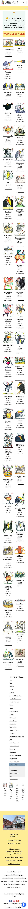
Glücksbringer (13, 721)
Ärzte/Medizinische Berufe (23, 793)
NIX (11, 739)
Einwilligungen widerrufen (14, 887)
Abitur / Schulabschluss (16, 695)
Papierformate (14, 779)
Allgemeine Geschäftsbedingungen (14, 875)
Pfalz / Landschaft (14, 743)
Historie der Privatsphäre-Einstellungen (14, 884)
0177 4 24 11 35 (16, 843)
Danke (11, 705)
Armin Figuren (17, 791)
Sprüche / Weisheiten (15, 755)
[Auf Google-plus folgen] (17, 901)
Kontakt (19, 871)
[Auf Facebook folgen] (10, 901)
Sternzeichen (13, 758)
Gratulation (13, 724)
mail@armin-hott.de (14, 864)
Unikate (12, 686)
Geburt (12, 714)
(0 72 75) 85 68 (16, 840)
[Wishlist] (12, 40)
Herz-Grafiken (13, 727)
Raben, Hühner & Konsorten (14, 747)
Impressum (4, 881)
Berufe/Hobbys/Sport (15, 702)
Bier (11, 768)
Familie (12, 708)
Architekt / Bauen (11, 792)
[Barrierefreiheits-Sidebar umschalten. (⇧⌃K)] (23, 904)
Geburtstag (13, 717)
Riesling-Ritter (13, 770)
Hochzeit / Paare (14, 730)
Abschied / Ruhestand (15, 699)
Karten (11, 689)
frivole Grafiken (14, 711)
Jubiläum (12, 733)
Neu (11, 683)
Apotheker (5, 791)
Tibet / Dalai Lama (14, 761)
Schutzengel (13, 752)
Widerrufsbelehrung (7, 878)
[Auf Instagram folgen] (14, 901)
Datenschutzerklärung (20, 878)
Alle (11, 680)
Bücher (12, 692)
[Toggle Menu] (26, 8)
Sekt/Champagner (14, 773)
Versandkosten (9, 56)
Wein (11, 776)
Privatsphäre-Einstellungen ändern (17, 881)
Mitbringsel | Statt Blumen (17, 736)
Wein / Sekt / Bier (14, 765)
